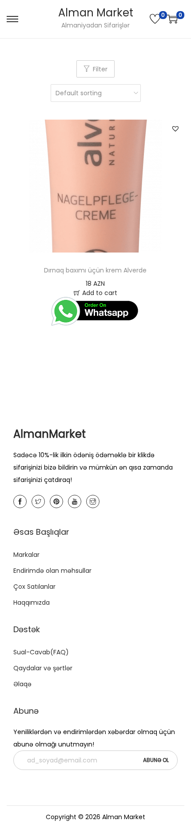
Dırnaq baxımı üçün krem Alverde (95, 270)
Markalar (26, 554)
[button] (175, 128)
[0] (155, 19)
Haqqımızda (31, 602)
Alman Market (95, 12)
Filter (100, 69)
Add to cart (99, 293)
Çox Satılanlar (34, 586)
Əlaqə (22, 684)
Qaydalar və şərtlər (42, 668)
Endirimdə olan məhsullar (52, 570)
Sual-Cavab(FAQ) (41, 652)
